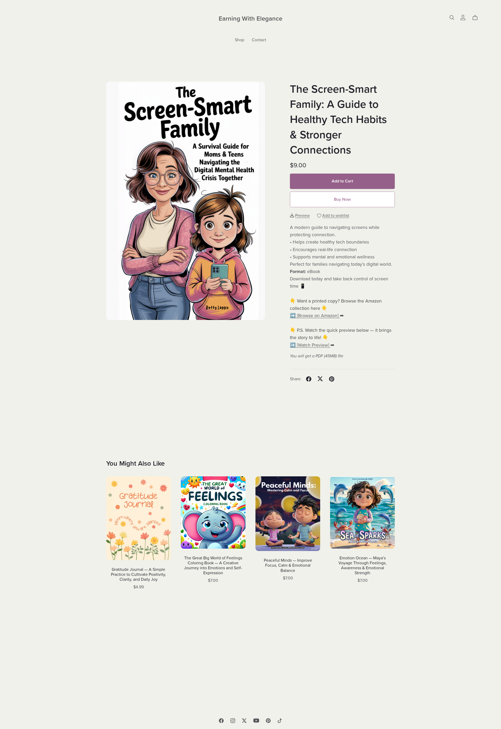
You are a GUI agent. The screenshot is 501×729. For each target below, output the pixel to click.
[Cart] (477, 17)
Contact (259, 40)
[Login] (463, 17)
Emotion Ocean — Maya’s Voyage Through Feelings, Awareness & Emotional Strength (362, 565)
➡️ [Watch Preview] (309, 345)
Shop (239, 40)
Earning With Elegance (250, 18)
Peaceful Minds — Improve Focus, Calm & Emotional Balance (288, 565)
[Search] (452, 17)
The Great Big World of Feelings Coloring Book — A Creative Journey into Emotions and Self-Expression (213, 565)
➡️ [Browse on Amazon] (314, 315)
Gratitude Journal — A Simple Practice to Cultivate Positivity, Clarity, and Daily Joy (138, 574)
